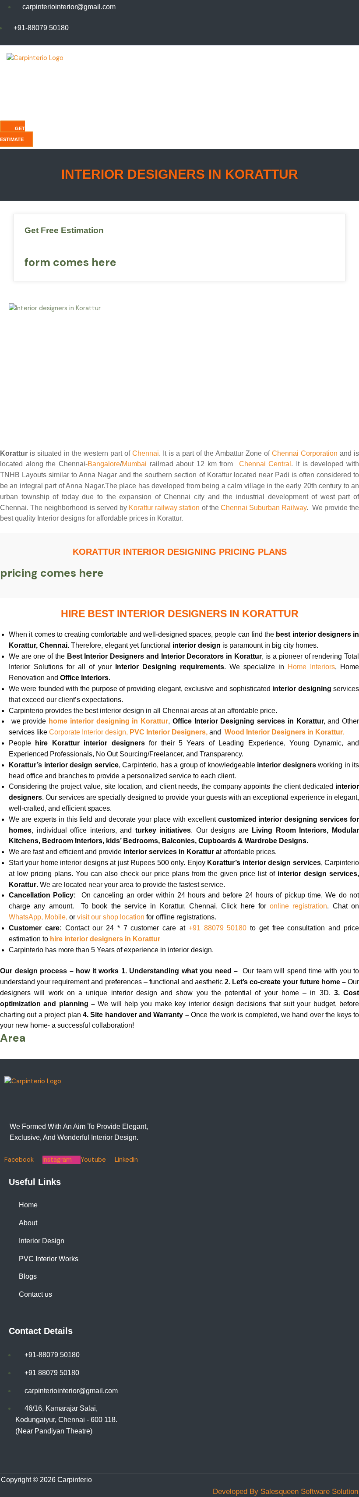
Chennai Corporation (305, 453)
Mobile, (56, 917)
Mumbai (134, 464)
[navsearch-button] (17, 114)
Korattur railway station (164, 507)
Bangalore (104, 464)
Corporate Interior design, (88, 732)
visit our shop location (110, 917)
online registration (298, 906)
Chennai (145, 453)
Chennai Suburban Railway (263, 507)
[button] (108, 97)
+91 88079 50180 (218, 928)
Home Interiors (311, 666)
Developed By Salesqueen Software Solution (285, 1491)
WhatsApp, (26, 917)
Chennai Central (265, 464)
